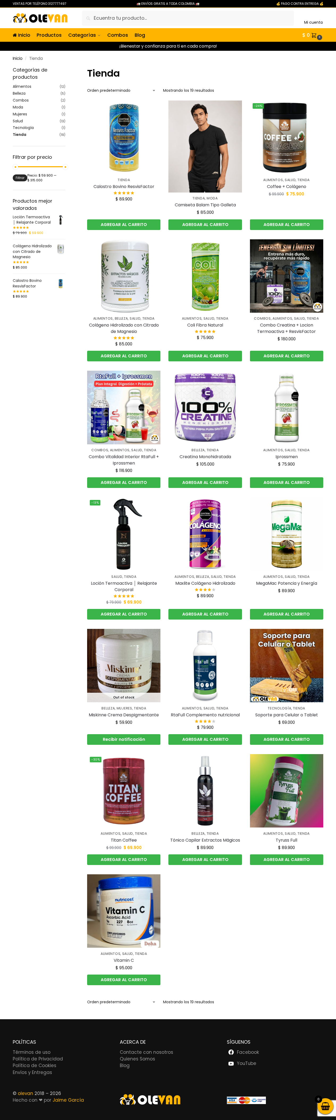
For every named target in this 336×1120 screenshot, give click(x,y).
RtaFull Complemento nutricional (205, 715)
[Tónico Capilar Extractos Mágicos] (205, 791)
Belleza (121, 318)
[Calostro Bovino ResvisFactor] (123, 137)
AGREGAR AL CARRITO (124, 225)
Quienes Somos (137, 1059)
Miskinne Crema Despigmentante (124, 715)
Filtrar (20, 177)
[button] (313, 35)
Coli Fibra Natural (205, 325)
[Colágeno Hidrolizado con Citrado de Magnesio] (123, 276)
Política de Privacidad (38, 1059)
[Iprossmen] (286, 407)
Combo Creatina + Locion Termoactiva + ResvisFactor (286, 328)
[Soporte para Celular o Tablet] (286, 665)
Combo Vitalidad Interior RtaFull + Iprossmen (124, 460)
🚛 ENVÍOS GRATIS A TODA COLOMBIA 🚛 (168, 3)
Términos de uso (31, 1052)
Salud (290, 180)
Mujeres (124, 708)
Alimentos (273, 180)
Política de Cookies (34, 1065)
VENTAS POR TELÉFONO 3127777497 (39, 3)
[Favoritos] (152, 108)
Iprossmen (286, 457)
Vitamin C (124, 960)
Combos (262, 318)
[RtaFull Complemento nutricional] (205, 665)
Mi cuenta (313, 22)
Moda (212, 198)
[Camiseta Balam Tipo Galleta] (205, 146)
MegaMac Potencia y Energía (286, 583)
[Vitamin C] (123, 911)
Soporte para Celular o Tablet (286, 715)
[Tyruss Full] (286, 791)
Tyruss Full (286, 840)
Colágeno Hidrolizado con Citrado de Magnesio (124, 328)
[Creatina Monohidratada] (205, 407)
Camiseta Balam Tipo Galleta (205, 205)
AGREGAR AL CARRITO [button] (286, 356)
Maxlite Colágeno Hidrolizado (205, 583)
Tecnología (279, 708)
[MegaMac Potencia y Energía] (286, 534)
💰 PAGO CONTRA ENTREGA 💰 (300, 3)
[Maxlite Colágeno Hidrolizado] (205, 534)
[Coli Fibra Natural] (205, 276)
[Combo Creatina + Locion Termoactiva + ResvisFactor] (286, 276)
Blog (125, 1065)
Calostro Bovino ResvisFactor (123, 186)
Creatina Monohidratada (205, 457)
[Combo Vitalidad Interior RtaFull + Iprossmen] (123, 407)
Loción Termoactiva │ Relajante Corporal (124, 586)
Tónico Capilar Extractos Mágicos (205, 840)
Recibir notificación (124, 739)
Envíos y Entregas (32, 1072)
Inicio (18, 58)
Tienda (124, 180)
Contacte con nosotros (146, 1052)
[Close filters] (67, 70)
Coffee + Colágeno (286, 186)
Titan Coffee (124, 840)
